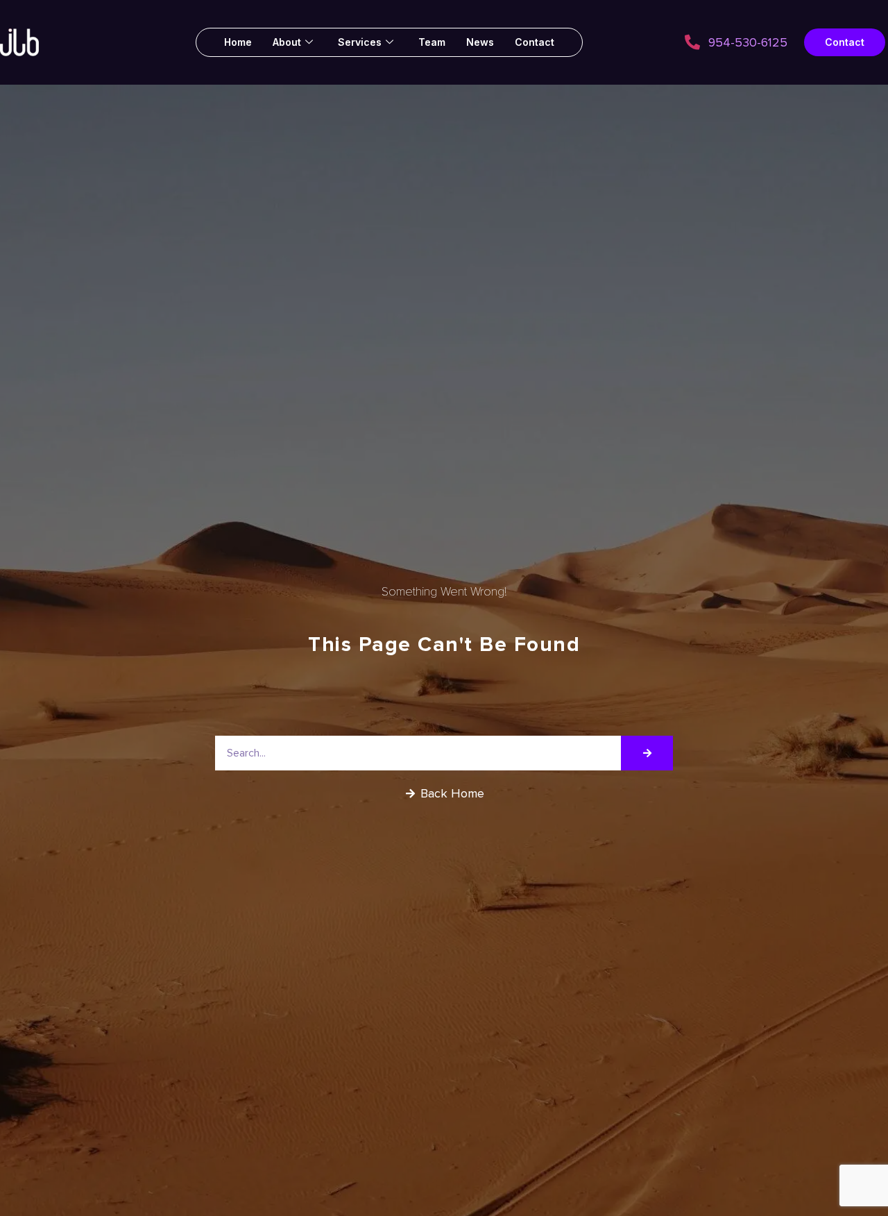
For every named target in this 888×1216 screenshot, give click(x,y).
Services (360, 42)
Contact (534, 42)
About (287, 42)
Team (431, 42)
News (480, 42)
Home (238, 42)
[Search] (647, 753)
